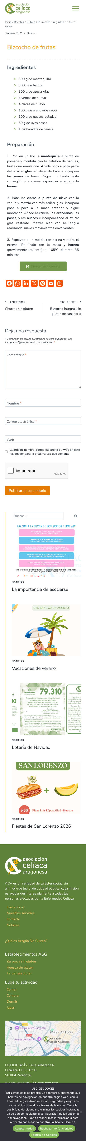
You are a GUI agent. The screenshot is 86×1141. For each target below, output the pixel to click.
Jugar (10, 1007)
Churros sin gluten (19, 305)
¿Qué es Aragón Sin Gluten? (26, 941)
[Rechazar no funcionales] (81, 1112)
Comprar (13, 995)
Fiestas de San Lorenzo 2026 (41, 826)
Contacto (13, 919)
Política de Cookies (44, 1134)
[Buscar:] (37, 516)
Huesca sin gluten (20, 967)
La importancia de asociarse (40, 589)
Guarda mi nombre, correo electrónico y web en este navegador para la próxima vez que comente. (45, 452)
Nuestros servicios (21, 913)
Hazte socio (15, 907)
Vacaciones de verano (34, 668)
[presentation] (46, 551)
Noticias (18, 582)
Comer (12, 989)
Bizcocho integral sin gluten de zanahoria (65, 308)
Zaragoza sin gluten (21, 961)
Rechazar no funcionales (56, 1128)
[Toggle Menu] (75, 8)
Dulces (31, 33)
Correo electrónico (22, 422)
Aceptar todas (24, 1128)
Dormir (12, 1001)
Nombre (14, 403)
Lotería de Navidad (31, 747)
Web (10, 440)
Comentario (17, 355)
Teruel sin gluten (19, 973)
